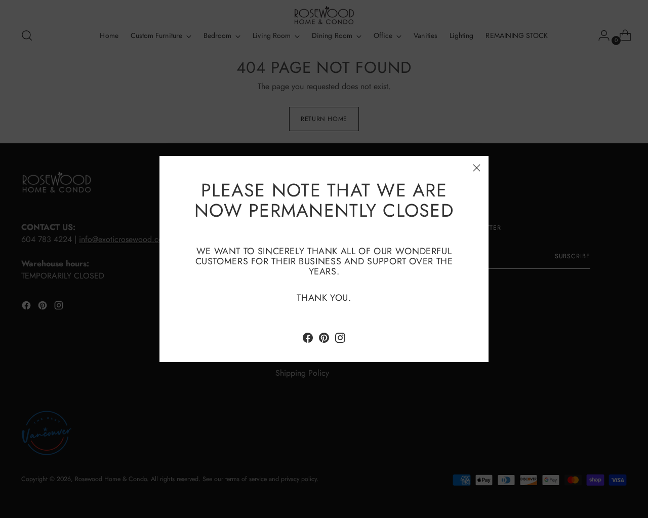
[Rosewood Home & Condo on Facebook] (308, 339)
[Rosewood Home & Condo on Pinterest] (324, 339)
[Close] (476, 168)
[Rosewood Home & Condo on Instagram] (340, 339)
